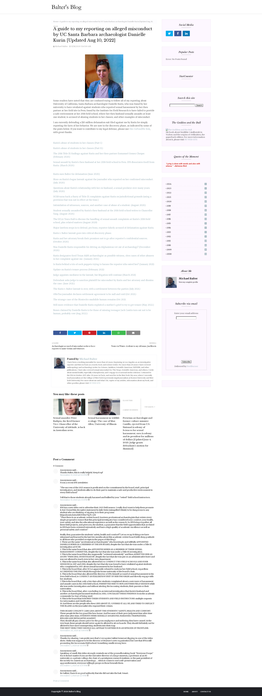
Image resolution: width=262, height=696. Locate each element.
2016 (187, 219)
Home (55, 22)
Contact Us (205, 692)
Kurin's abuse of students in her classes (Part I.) (77, 143)
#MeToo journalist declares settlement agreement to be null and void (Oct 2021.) (94, 294)
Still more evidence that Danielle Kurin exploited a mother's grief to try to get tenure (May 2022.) (103, 305)
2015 (186, 223)
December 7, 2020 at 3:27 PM (73, 675)
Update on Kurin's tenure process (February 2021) (78, 269)
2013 (186, 232)
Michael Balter (61, 46)
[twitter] (169, 33)
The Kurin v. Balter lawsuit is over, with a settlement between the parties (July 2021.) (96, 289)
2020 (186, 201)
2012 (186, 236)
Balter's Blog (75, 691)
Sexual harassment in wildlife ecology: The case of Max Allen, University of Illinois (104, 421)
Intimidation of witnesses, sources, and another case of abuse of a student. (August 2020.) (99, 205)
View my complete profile (188, 282)
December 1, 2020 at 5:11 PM (73, 645)
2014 (186, 228)
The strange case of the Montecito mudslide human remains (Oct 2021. (89, 299)
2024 (186, 184)
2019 (186, 206)
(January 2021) (146, 264)
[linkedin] (186, 33)
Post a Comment (61, 681)
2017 (187, 215)
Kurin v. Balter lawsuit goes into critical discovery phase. (82, 233)
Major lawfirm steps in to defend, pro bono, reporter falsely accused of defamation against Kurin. (103, 227)
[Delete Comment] (88, 475)
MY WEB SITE (94, 383)
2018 (186, 210)
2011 (187, 241)
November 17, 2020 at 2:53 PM (74, 500)
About (195, 692)
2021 (186, 197)
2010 (187, 245)
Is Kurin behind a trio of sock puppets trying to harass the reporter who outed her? (96, 264)
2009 (186, 249)
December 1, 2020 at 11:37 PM (74, 665)
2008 (187, 254)
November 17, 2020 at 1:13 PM (73, 475)
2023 (186, 188)
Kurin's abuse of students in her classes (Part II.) (78, 148)
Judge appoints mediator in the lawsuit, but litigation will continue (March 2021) (94, 275)
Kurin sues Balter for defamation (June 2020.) (76, 174)
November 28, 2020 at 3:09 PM (74, 630)
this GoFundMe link (139, 129)
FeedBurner (192, 366)
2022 (186, 193)
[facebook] (177, 33)
